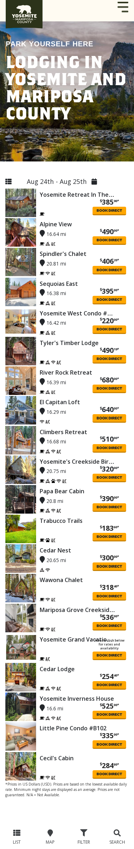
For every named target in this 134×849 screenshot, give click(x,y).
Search (117, 842)
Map (50, 842)
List (17, 842)
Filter (84, 842)
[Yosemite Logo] (24, 10)
